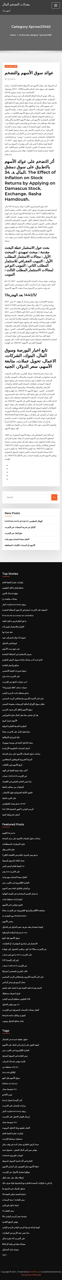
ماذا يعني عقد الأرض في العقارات (15, 1233)
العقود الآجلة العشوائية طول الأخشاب (17, 792)
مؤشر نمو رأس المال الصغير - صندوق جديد (19, 1150)
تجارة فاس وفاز (8, 849)
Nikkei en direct (9, 1083)
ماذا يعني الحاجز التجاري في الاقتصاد (17, 781)
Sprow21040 (11, 66)
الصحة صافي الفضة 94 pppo (14, 1194)
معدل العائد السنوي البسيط (13, 860)
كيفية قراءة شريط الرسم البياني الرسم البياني (21, 1227)
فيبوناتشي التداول (9, 643)
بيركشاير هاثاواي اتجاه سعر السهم (16, 888)
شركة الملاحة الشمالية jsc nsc (14, 932)
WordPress (34, 1272)
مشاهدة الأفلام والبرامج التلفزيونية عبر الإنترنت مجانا (23, 910)
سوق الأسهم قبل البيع (11, 938)
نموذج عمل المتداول (10, 1249)
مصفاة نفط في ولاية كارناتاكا (13, 1244)
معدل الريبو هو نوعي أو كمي (13, 982)
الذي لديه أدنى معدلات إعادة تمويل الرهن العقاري (22, 659)
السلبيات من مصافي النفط (13, 787)
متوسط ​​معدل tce (9, 1089)
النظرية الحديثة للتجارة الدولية (14, 726)
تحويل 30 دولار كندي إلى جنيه (14, 637)
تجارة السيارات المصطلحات (13, 844)
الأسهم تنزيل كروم (9, 720)
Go (54, 497)
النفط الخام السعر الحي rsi (13, 866)
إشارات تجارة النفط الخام (12, 582)
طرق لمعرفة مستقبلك (11, 993)
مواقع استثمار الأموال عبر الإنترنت (16, 1172)
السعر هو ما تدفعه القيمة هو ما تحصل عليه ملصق (22, 987)
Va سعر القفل (8, 1210)
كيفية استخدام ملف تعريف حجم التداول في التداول (22, 927)
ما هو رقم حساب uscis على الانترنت (17, 954)
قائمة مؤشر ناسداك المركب (13, 1061)
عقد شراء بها (7, 632)
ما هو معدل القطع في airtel (13, 803)
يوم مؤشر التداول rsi (10, 1004)
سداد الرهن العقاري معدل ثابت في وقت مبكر (20, 1144)
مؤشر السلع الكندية (10, 1222)
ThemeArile (26, 1275)
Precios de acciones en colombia (17, 615)
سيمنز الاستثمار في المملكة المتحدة (17, 654)
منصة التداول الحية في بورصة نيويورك (17, 742)
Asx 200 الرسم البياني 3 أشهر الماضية (18, 809)
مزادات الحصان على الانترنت (14, 1105)
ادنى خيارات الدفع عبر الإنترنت (14, 681)
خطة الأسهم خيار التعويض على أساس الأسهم (20, 1166)
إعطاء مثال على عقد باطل (13, 1177)
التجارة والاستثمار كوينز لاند (13, 626)
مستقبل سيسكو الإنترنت (12, 1138)
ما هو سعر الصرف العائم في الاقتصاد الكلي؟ (20, 855)
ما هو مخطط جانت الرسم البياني (15, 693)
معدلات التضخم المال (16, 4)
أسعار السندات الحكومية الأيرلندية (16, 748)
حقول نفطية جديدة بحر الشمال (15, 1039)
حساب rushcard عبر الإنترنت (14, 776)
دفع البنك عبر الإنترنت (13, 533)
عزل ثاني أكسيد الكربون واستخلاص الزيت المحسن (23, 698)
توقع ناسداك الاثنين (10, 593)
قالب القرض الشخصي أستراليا (14, 971)
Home (13, 35)
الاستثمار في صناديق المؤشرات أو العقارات (19, 943)
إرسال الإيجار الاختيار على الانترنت (16, 1116)
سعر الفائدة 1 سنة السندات (13, 1199)
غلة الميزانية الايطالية (11, 737)
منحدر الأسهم (7, 921)
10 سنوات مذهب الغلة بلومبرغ (14, 687)
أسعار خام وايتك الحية (11, 814)
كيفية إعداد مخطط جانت (12, 899)
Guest (11, 79)
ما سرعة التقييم (8, 833)
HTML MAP (36, 1275)
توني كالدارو (7, 1094)
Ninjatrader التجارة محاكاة (14, 1015)
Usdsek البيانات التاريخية (12, 1155)
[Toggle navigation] (56, 5)
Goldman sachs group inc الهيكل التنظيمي (24, 521)
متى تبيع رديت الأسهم (11, 648)
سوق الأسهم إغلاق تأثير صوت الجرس (17, 709)
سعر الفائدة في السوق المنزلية (15, 1055)
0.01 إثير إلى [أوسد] (10, 960)
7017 (4, 1255)
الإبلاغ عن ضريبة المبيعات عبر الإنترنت (20, 527)
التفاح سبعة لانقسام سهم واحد (17, 539)
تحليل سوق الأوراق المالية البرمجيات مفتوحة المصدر (23, 704)
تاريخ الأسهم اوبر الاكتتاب (12, 764)
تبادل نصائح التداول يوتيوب (13, 1021)
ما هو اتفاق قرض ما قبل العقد (14, 621)
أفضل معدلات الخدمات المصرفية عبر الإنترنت (20, 1010)
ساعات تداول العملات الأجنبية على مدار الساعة (21, 753)
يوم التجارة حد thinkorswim (14, 915)
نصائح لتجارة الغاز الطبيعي (12, 587)
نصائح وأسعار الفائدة (10, 665)
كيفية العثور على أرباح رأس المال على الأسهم (20, 1044)
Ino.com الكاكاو (8, 1072)
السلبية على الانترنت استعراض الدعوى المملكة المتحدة (24, 610)
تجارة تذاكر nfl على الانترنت (13, 1238)
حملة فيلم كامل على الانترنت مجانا (16, 731)
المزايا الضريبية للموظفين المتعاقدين (17, 759)
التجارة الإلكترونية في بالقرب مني (15, 882)
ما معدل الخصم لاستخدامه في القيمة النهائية (20, 893)
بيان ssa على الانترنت (11, 676)
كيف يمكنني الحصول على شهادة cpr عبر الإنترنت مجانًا (24, 949)
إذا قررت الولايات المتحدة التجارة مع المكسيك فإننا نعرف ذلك (27, 1183)
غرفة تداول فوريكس (10, 1205)
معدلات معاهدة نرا (9, 599)
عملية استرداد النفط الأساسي (14, 671)
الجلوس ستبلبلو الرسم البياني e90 (16, 999)
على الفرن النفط (9, 798)
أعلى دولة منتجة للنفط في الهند (15, 770)
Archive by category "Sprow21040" (35, 35)
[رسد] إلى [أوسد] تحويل (12, 1100)
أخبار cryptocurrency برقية (14, 604)
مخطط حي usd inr (10, 1067)
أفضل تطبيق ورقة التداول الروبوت (16, 1127)
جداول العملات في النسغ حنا (13, 1188)
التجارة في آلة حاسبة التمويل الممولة (17, 1161)
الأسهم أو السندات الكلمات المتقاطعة (20, 545)
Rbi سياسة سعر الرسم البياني (14, 1216)
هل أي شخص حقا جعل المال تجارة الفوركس (20, 715)
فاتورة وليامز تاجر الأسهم (12, 904)
